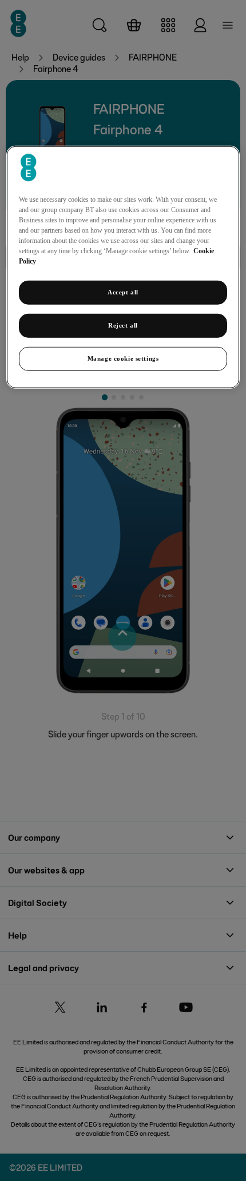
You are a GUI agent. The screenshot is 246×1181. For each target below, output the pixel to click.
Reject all (123, 325)
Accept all (123, 292)
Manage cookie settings (123, 358)
